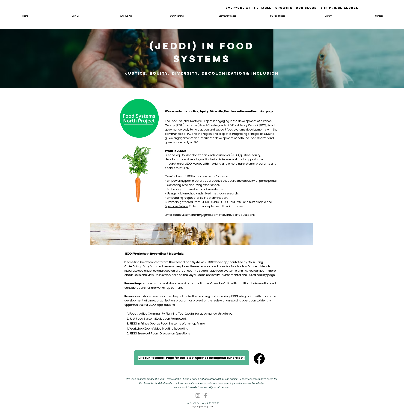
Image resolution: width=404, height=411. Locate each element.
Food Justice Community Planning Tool (156, 314)
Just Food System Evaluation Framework (158, 319)
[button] (177, 16)
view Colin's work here (163, 275)
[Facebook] (205, 395)
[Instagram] (198, 395)
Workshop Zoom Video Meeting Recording (158, 329)
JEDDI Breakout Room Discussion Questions (159, 333)
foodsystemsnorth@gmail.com (195, 215)
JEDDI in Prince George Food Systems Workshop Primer (167, 323)
